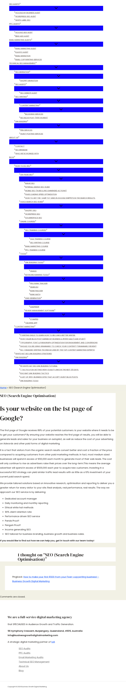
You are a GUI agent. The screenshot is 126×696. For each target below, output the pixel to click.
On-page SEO (26, 174)
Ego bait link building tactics (34, 373)
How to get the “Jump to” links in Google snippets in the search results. (60, 198)
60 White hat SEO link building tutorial (38, 366)
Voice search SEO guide (31, 201)
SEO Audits (14, 4)
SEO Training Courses (35, 230)
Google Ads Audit (24, 32)
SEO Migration (22, 72)
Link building (21, 357)
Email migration (22, 56)
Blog (11, 157)
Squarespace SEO (33, 217)
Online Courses (27, 221)
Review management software (39, 310)
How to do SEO (22, 166)
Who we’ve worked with (27, 153)
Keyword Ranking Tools (37, 274)
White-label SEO (22, 20)
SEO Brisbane (21, 150)
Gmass (33, 271)
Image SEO (30, 183)
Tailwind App (31, 323)
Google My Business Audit (27, 12)
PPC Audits (14, 23)
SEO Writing (21, 96)
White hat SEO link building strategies (33, 353)
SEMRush (34, 287)
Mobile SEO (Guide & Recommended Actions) (46, 190)
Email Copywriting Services (28, 59)
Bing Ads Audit (22, 36)
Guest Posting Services (31, 133)
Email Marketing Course (36, 246)
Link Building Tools (34, 262)
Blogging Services (34, 114)
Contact (19, 146)
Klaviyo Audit (21, 52)
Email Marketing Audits (20, 39)
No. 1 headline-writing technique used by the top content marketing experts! (57, 350)
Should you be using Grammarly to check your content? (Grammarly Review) (58, 346)
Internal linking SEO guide (37, 187)
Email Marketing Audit (25, 48)
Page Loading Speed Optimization (41, 194)
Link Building (21, 121)
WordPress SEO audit (25, 16)
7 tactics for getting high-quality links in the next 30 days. (49, 369)
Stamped (34, 319)
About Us (13, 137)
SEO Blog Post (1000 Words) (34, 117)
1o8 (53, 641)
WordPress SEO (32, 214)
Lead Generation (33, 298)
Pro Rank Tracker (38, 283)
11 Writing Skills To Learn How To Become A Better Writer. (47, 335)
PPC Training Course (35, 250)
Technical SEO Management (22, 63)
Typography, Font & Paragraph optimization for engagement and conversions (59, 342)
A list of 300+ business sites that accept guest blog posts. (49, 377)
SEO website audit (28, 93)
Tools (23, 253)
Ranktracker (36, 290)
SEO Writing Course (39, 242)
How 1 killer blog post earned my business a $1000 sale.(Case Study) (53, 339)
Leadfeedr (34, 306)
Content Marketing (29, 105)
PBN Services (26, 130)
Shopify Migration (29, 80)
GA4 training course (40, 239)
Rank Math (35, 294)
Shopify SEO (30, 210)
